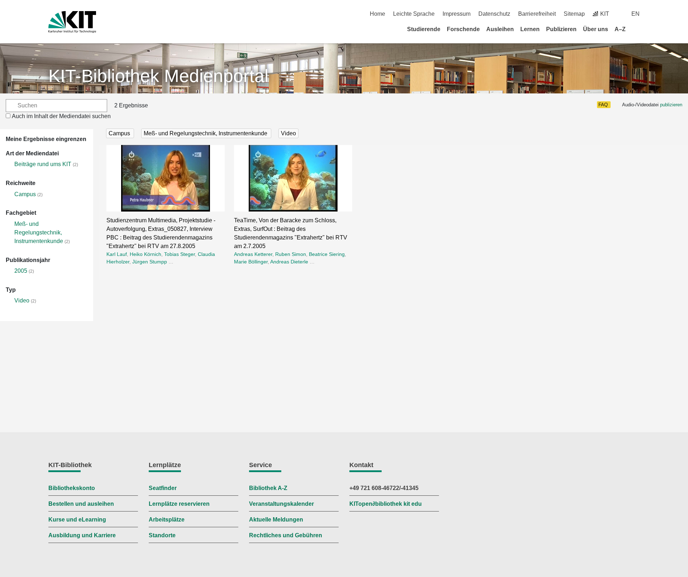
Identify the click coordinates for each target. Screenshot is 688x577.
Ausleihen (500, 29)
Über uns (595, 29)
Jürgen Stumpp (149, 262)
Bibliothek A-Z (268, 488)
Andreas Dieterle (289, 262)
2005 (20, 271)
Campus (25, 194)
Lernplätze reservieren (179, 504)
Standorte (162, 535)
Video (21, 300)
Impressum (456, 14)
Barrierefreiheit (537, 14)
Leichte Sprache (414, 14)
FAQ (603, 104)
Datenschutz (494, 14)
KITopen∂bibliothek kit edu (385, 504)
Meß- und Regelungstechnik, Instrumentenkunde (38, 232)
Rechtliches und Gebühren (285, 535)
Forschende (463, 29)
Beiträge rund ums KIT (42, 164)
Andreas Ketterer (253, 254)
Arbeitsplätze (167, 520)
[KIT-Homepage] (72, 22)
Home (377, 14)
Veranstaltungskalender (281, 504)
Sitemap (574, 14)
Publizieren (561, 29)
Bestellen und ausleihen (81, 504)
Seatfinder (163, 488)
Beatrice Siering (327, 254)
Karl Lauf (116, 254)
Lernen (530, 29)
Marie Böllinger (251, 262)
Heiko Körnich (145, 254)
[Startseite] (637, 29)
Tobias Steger (179, 254)
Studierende (423, 29)
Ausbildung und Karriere (82, 535)
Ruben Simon (290, 254)
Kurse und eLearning (77, 520)
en (635, 14)
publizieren (671, 104)
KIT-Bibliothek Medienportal (158, 76)
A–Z (620, 29)
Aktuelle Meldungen (276, 520)
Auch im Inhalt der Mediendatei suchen (61, 116)
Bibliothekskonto (71, 488)
